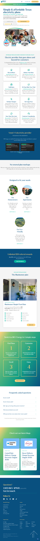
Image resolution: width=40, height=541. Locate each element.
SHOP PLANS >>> (13, 211)
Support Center (5, 519)
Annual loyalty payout (10, 74)
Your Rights (4, 522)
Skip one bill (7, 118)
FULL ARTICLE (24, 466)
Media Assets (5, 512)
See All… (21, 527)
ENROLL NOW (31, 324)
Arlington (21, 523)
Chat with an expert (25, 118)
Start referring (20, 261)
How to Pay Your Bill (23, 504)
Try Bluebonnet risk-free (27, 89)
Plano (32, 523)
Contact (21, 502)
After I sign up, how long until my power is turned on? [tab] (13, 405)
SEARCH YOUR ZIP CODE (20, 380)
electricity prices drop (29, 74)
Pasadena (27, 526)
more (28, 25)
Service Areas (22, 519)
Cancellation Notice (6, 526)
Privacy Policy (13, 533)
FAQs (21, 507)
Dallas (27, 522)
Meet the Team (5, 506)
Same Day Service (22, 509)
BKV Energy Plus (23, 62)
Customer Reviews (6, 504)
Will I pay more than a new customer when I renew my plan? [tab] (15, 414)
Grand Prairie (34, 524)
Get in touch (9, 491)
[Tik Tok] (16, 499)
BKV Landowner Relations (24, 515)
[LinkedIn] (4, 499)
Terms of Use (9, 533)
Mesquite (33, 526)
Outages (21, 510)
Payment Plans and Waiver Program (8, 523)
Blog (4, 509)
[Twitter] (7, 499)
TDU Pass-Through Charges (24, 512)
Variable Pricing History (6, 529)
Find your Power (35, 1)
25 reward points (8, 89)
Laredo (21, 524)
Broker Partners (22, 513)
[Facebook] (13, 499)
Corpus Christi (28, 523)
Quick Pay (21, 506)
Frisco (21, 526)
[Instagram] (10, 499)
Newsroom (5, 510)
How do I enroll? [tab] (6, 397)
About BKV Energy (6, 502)
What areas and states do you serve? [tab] (10, 410)
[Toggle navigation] (21, 1)
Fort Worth (33, 522)
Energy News (7, 450)
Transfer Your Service (6, 527)
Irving (26, 524)
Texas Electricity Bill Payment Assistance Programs (10, 524)
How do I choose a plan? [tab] (8, 401)
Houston (21, 522)
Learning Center (5, 507)
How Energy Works (6, 513)
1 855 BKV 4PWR (27, 1)
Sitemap (21, 516)
